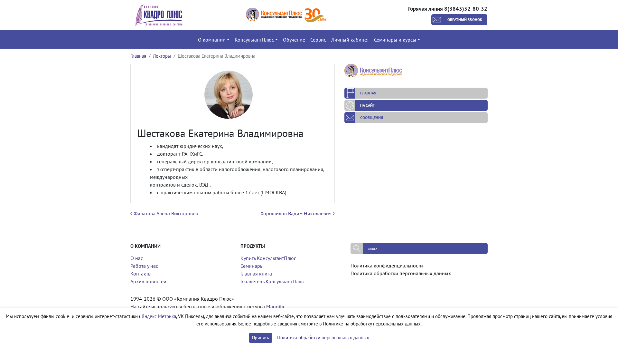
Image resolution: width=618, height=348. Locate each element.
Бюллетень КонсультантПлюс (272, 281)
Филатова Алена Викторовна (165, 213)
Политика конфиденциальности (387, 265)
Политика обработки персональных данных (401, 273)
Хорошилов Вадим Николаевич (296, 213)
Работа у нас (144, 266)
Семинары (252, 266)
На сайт (367, 105)
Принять (260, 338)
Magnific (275, 306)
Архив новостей (148, 281)
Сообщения (371, 117)
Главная (138, 56)
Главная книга (256, 273)
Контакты (141, 273)
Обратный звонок (464, 19)
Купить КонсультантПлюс (268, 258)
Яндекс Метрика (159, 316)
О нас (136, 258)
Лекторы (162, 56)
